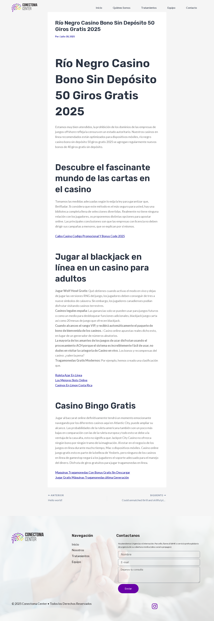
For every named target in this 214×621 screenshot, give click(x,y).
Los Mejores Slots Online (71, 380)
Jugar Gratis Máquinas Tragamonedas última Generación (92, 477)
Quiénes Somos (121, 7)
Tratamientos (149, 7)
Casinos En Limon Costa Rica (73, 385)
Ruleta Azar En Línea (68, 375)
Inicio (99, 7)
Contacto (191, 7)
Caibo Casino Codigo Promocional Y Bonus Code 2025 (90, 236)
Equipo (171, 7)
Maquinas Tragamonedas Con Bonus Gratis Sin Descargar (92, 472)
